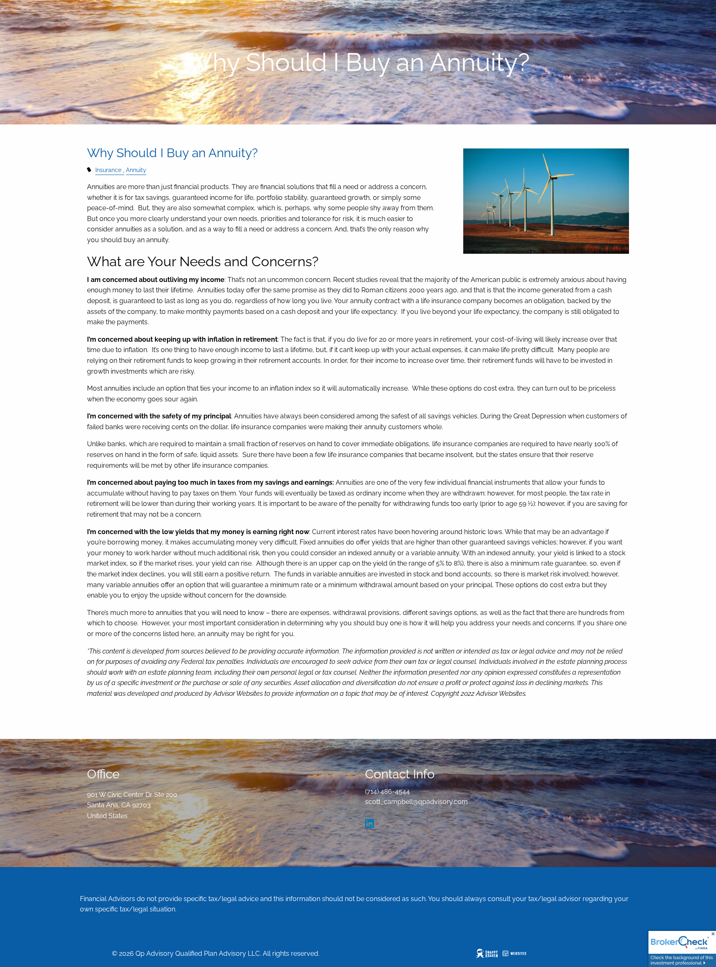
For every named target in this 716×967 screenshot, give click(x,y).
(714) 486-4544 (387, 791)
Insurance (108, 169)
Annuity (136, 169)
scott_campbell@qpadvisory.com (416, 802)
